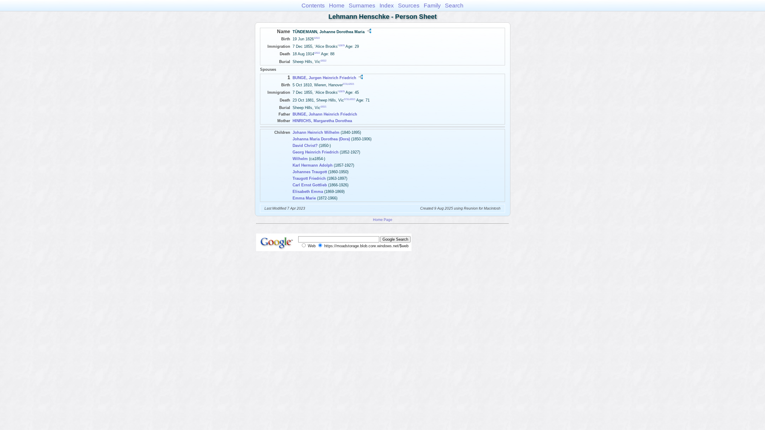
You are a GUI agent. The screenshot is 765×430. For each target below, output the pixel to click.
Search (454, 5)
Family (432, 5)
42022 (317, 38)
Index (387, 5)
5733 (345, 84)
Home (337, 5)
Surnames (362, 5)
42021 (351, 84)
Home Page (382, 220)
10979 (342, 45)
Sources (409, 5)
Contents (313, 5)
